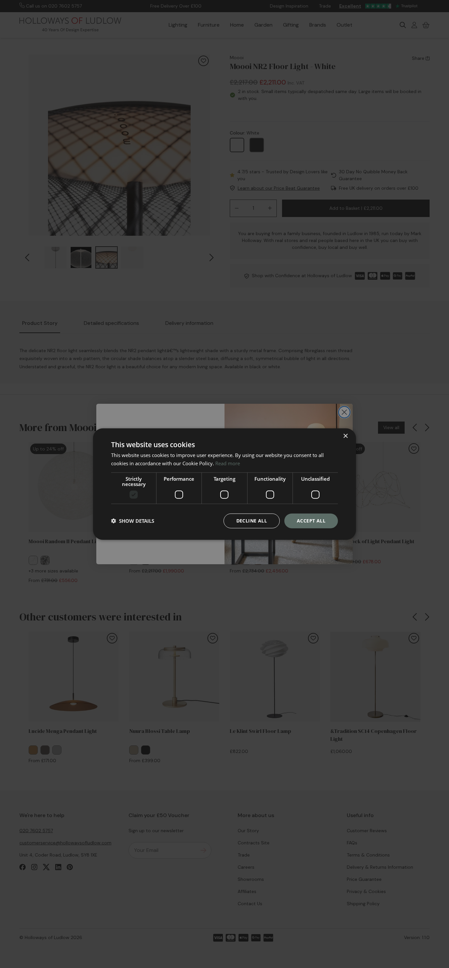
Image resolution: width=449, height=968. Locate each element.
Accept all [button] (311, 521)
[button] (132, 520)
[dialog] (224, 484)
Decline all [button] (251, 521)
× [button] (345, 436)
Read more (227, 463)
